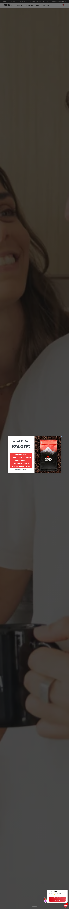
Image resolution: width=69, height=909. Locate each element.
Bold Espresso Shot (21, 454)
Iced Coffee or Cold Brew (21, 463)
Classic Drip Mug (21, 460)
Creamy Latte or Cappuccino (21, 457)
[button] (66, 906)
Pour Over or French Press (21, 466)
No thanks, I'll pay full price (21, 469)
